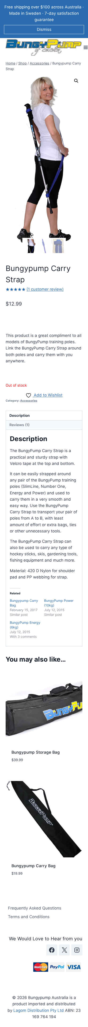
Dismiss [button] (44, 29)
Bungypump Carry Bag (33, 865)
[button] (76, 81)
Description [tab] (19, 415)
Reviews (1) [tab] (19, 425)
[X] (64, 950)
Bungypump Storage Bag (35, 752)
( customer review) (45, 289)
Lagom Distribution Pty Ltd (38, 1010)
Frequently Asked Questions (34, 908)
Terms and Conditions (29, 916)
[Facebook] (51, 950)
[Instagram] (76, 950)
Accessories (28, 400)
